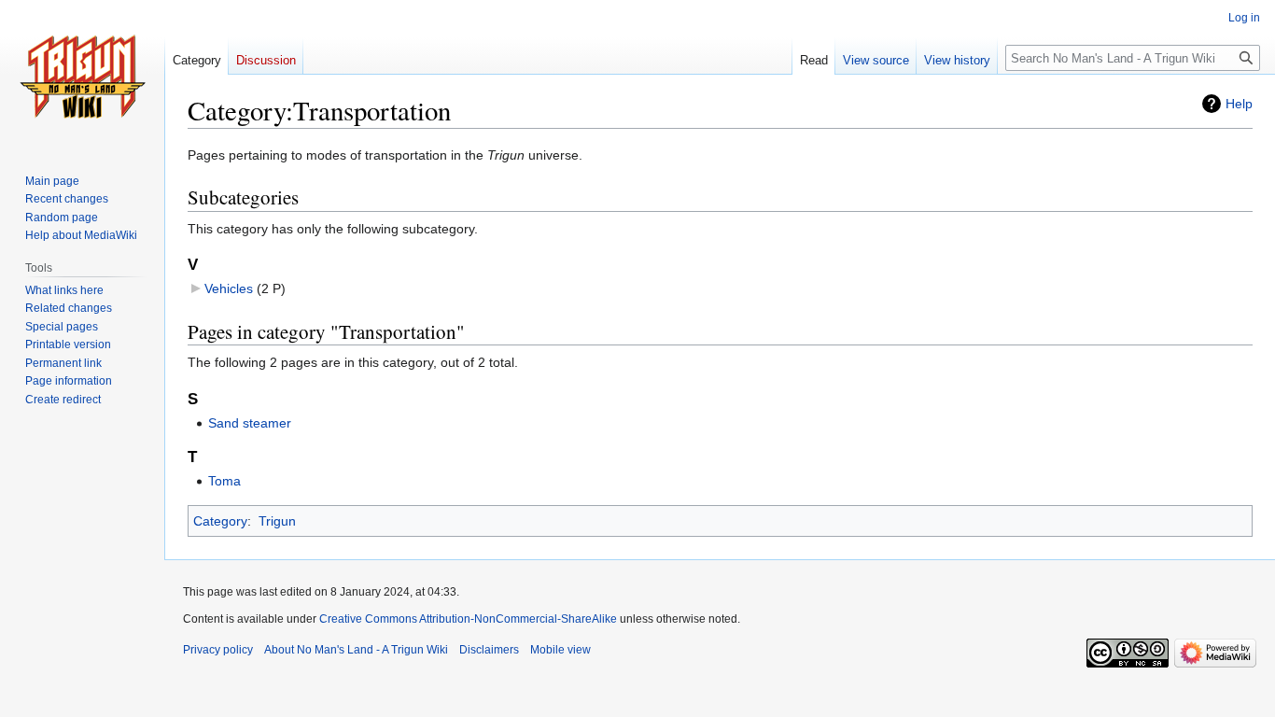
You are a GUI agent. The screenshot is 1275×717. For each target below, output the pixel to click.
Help (1239, 103)
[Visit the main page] (82, 74)
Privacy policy (218, 649)
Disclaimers (489, 649)
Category (220, 520)
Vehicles (228, 288)
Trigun (277, 520)
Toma (224, 480)
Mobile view (560, 649)
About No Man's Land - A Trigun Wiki (356, 649)
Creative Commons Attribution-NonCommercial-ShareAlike (468, 619)
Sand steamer (249, 422)
